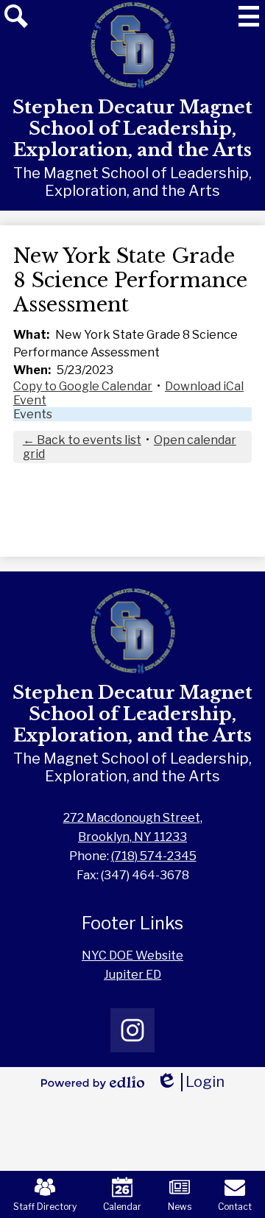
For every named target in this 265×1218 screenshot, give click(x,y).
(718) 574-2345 (154, 856)
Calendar (122, 1206)
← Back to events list (82, 440)
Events (32, 414)
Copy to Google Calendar (82, 386)
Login (190, 1082)
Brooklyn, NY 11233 (132, 827)
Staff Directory (45, 1206)
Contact (235, 1206)
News (179, 1206)
